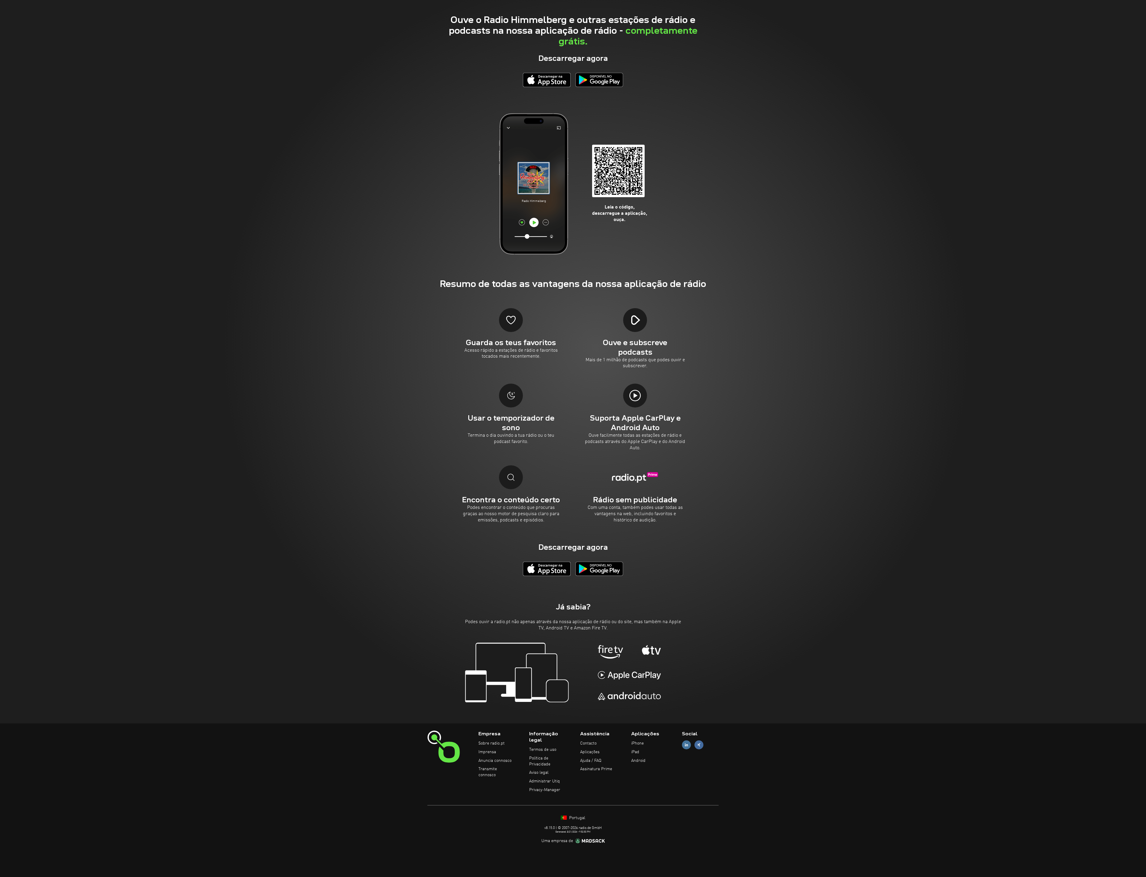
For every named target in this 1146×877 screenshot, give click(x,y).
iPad (635, 752)
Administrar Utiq (544, 781)
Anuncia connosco (495, 761)
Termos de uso (542, 750)
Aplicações (590, 752)
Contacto (588, 743)
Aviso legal (539, 773)
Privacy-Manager (544, 790)
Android (638, 761)
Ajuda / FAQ (590, 761)
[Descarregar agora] (547, 80)
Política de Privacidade (539, 761)
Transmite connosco (487, 772)
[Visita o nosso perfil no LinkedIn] (686, 745)
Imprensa (487, 752)
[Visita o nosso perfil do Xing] (699, 745)
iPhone (637, 743)
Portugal (576, 818)
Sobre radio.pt (491, 743)
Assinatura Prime (596, 769)
